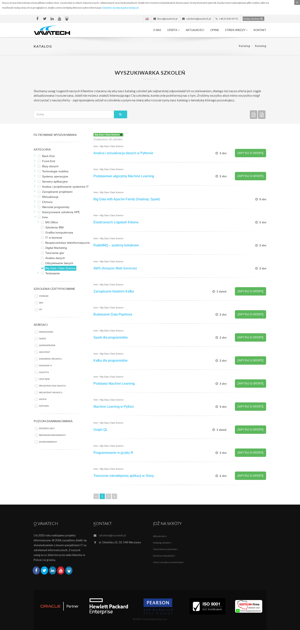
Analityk (44, 372)
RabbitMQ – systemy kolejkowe (116, 245)
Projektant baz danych (52, 385)
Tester (42, 338)
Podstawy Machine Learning (114, 383)
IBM (41, 302)
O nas (157, 30)
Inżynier (44, 405)
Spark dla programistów (110, 337)
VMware (44, 295)
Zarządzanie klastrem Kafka (113, 291)
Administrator (47, 345)
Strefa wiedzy (235, 30)
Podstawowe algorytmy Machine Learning (123, 176)
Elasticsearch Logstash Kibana (115, 222)
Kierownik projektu (50, 358)
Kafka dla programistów (110, 360)
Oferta (172, 30)
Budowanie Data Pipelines (112, 314)
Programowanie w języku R (113, 452)
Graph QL (100, 429)
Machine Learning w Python (113, 406)
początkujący (47, 428)
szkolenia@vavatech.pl (112, 535)
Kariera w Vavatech (163, 555)
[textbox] (74, 114)
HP (40, 309)
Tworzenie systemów (165, 549)
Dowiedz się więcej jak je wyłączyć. (121, 7)
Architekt (44, 351)
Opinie (214, 30)
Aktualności (195, 30)
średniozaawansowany (52, 434)
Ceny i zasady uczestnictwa (168, 562)
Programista (46, 331)
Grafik (43, 399)
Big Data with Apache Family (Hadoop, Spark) (126, 199)
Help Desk (44, 378)
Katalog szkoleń (162, 542)
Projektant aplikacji (50, 392)
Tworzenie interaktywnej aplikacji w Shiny (123, 475)
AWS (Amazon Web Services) (115, 268)
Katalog (244, 46)
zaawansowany (48, 441)
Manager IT (45, 365)
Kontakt (260, 30)
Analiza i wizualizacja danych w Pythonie (123, 153)
